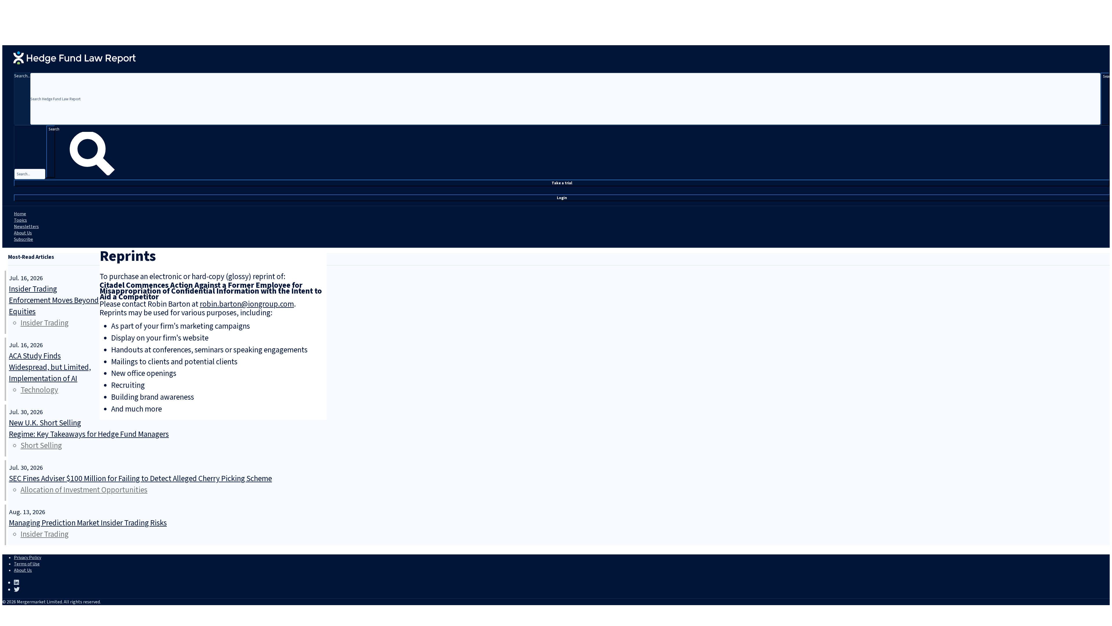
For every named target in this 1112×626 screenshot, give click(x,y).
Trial (562, 183)
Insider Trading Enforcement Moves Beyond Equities (54, 300)
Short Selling (41, 445)
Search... (22, 76)
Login (562, 198)
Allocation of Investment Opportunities (84, 490)
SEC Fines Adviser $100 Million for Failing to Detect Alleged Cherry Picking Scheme (140, 478)
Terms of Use (27, 564)
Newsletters (26, 226)
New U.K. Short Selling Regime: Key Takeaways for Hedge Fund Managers (89, 428)
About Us (23, 233)
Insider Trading (45, 323)
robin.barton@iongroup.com (247, 304)
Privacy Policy (27, 557)
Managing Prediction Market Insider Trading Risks (88, 523)
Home (20, 214)
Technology (39, 390)
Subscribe (23, 239)
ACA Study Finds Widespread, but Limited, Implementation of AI (50, 367)
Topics (20, 220)
